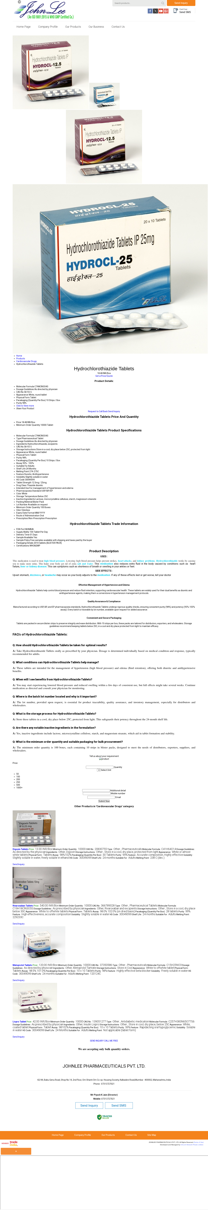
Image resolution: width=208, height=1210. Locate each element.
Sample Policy (23, 540)
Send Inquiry (181, 3)
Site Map (151, 1135)
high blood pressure (54, 560)
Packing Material (24, 502)
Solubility (20, 477)
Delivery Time (22, 534)
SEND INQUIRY (97, 1041)
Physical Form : (40, 855)
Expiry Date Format (25, 513)
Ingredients (21, 444)
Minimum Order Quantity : (69, 849)
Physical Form (23, 455)
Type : (124, 849)
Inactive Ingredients (25, 499)
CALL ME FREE (111, 1041)
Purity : (122, 855)
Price (18, 422)
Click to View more (25, 406)
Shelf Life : (103, 858)
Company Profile (48, 26)
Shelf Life (21, 468)
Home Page (23, 26)
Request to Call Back (98, 411)
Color (18, 493)
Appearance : (47, 911)
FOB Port (20, 529)
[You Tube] (160, 12)
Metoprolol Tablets (22, 965)
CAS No (20, 446)
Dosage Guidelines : (59, 908)
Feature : (155, 855)
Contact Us (118, 26)
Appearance (22, 452)
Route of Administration (27, 515)
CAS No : (96, 849)
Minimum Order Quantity (28, 425)
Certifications (22, 545)
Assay (19, 463)
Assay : (62, 855)
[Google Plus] (166, 12)
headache (50, 575)
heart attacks (125, 560)
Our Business (96, 26)
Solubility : (90, 914)
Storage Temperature (26, 496)
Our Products (73, 26)
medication (106, 563)
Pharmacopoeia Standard (28, 491)
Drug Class (21, 485)
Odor (18, 510)
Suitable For (22, 466)
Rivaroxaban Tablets (23, 905)
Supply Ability (22, 532)
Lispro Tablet (19, 1021)
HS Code (20, 479)
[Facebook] (150, 12)
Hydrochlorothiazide (167, 560)
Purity (19, 457)
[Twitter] (155, 12)
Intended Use (22, 488)
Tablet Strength (23, 482)
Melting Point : (150, 858)
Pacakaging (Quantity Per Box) (31, 460)
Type (18, 438)
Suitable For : (126, 858)
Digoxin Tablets (20, 849)
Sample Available (24, 537)
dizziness (35, 575)
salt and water (85, 563)
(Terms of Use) (199, 1142)
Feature (20, 474)
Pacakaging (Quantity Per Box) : (93, 855)
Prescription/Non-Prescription (30, 518)
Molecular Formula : (159, 849)
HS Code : (81, 858)
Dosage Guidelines (25, 441)
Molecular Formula (25, 435)
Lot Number (22, 504)
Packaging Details (24, 543)
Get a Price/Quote (104, 376)
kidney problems (145, 560)
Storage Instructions (26, 449)
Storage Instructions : (116, 852)
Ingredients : (60, 852)
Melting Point (22, 471)
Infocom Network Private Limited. (192, 1145)
